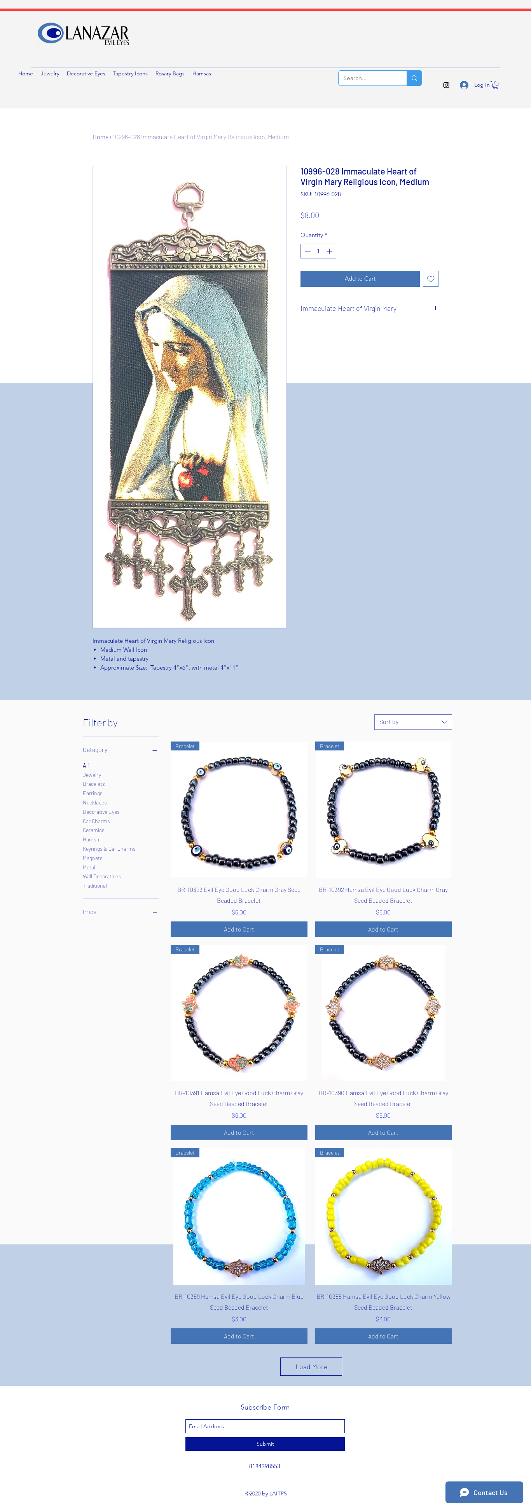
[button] (495, 85)
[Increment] (330, 251)
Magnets (93, 858)
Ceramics (94, 830)
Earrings (93, 793)
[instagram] (446, 85)
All (86, 765)
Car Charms (96, 821)
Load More (311, 1366)
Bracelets (94, 783)
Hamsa (91, 839)
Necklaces (95, 802)
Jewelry (92, 774)
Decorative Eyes (101, 811)
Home (100, 136)
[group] (265, 199)
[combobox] (413, 722)
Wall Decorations (102, 876)
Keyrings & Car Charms (109, 848)
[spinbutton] (318, 251)
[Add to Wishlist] (431, 279)
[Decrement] (307, 251)
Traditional (95, 885)
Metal (89, 867)
